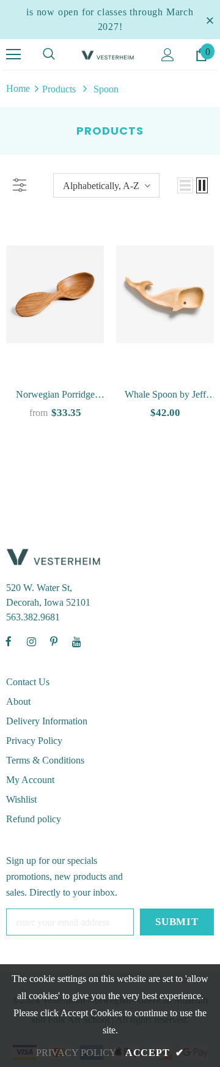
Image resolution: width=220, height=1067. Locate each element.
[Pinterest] (54, 642)
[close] (210, 19)
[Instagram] (31, 642)
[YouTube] (76, 642)
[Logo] (108, 54)
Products (59, 89)
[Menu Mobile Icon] (13, 54)
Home (18, 88)
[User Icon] (167, 54)
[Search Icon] (49, 54)
